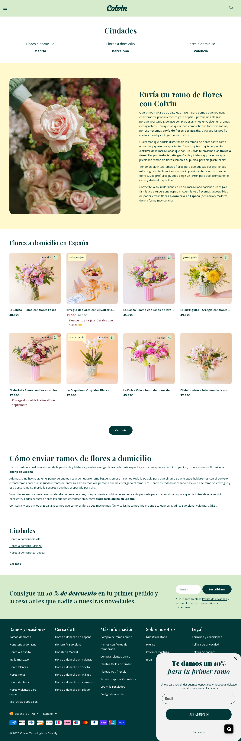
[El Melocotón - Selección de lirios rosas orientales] (206, 358)
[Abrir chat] (228, 728)
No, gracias (198, 732)
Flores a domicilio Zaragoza (27, 552)
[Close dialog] (235, 658)
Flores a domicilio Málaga (25, 546)
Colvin (24, 733)
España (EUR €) (25, 713)
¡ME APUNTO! (199, 714)
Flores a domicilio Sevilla (24, 539)
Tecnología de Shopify (43, 733)
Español (48, 713)
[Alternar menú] (5, 8)
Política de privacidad (214, 599)
